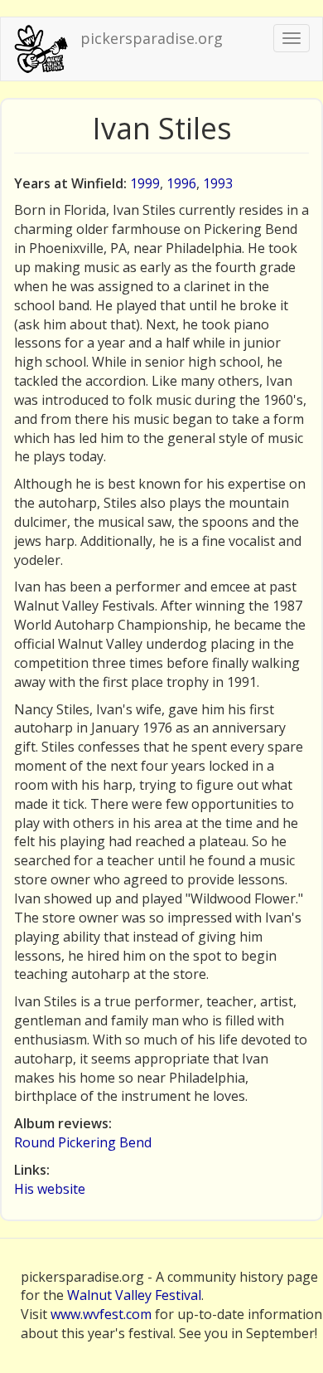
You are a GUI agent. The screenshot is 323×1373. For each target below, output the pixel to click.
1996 (181, 183)
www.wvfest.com (101, 1314)
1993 (218, 183)
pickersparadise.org (151, 38)
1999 (145, 183)
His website (49, 1189)
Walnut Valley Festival (134, 1295)
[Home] (40, 49)
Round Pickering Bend (83, 1142)
